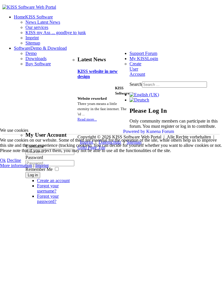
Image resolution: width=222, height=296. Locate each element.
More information (16, 165)
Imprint (42, 165)
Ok (3, 160)
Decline (14, 160)
